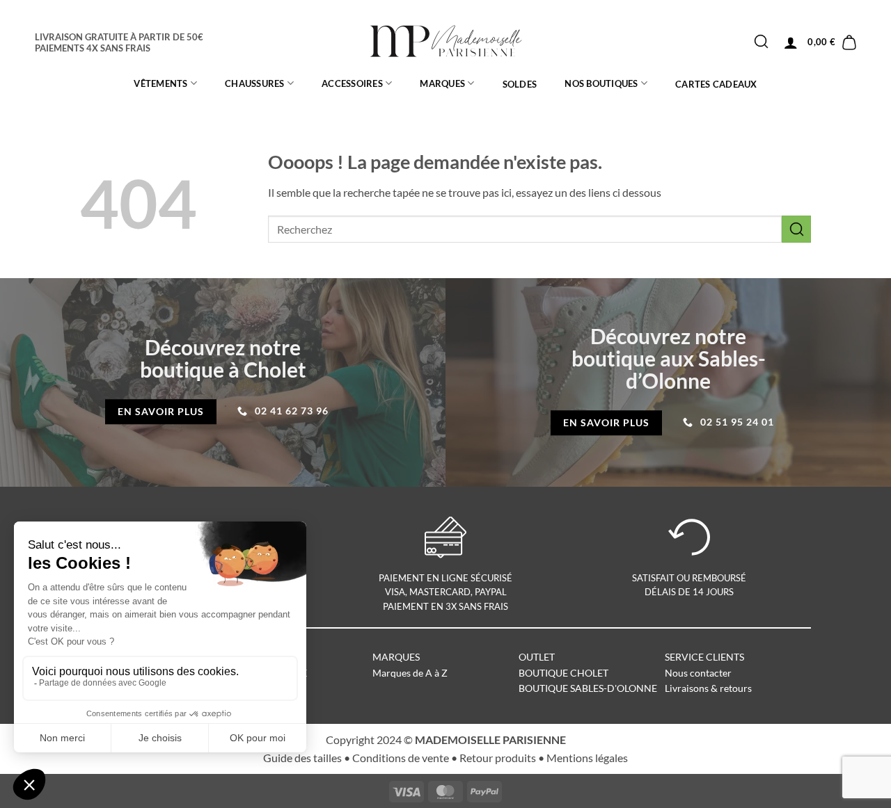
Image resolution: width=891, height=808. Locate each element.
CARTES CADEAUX (716, 84)
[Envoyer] (761, 42)
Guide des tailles (302, 757)
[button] (791, 42)
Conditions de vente (400, 757)
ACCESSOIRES (352, 83)
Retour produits (497, 757)
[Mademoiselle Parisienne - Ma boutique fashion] (445, 42)
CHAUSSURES (255, 83)
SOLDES (520, 84)
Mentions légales (587, 757)
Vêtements (160, 83)
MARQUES (442, 83)
